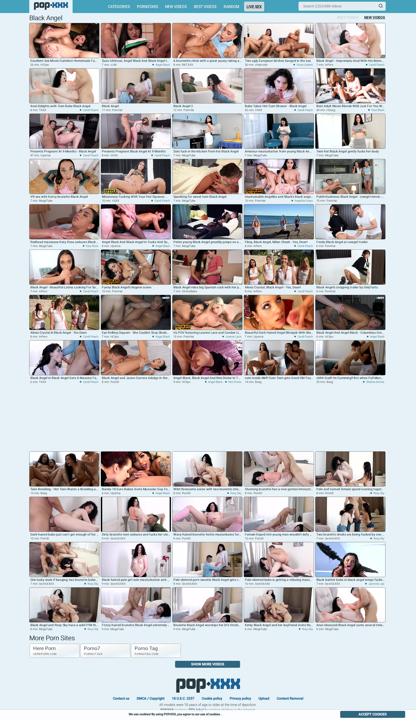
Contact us (121, 698)
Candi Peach (376, 64)
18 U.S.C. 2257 (183, 698)
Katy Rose (91, 246)
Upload (263, 698)
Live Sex (254, 6)
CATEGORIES (119, 6)
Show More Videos (207, 664)
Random (231, 6)
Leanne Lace (233, 336)
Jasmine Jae (376, 583)
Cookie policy (212, 698)
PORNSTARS (147, 6)
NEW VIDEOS (176, 6)
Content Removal (290, 698)
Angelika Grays (303, 200)
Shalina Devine (375, 382)
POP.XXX (208, 686)
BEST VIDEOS (205, 6)
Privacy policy (240, 698)
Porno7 (93, 651)
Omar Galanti (304, 64)
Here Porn (45, 651)
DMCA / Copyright (150, 698)
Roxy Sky (235, 493)
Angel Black (162, 64)
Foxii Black (377, 110)
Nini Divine (234, 382)
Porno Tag (146, 651)
